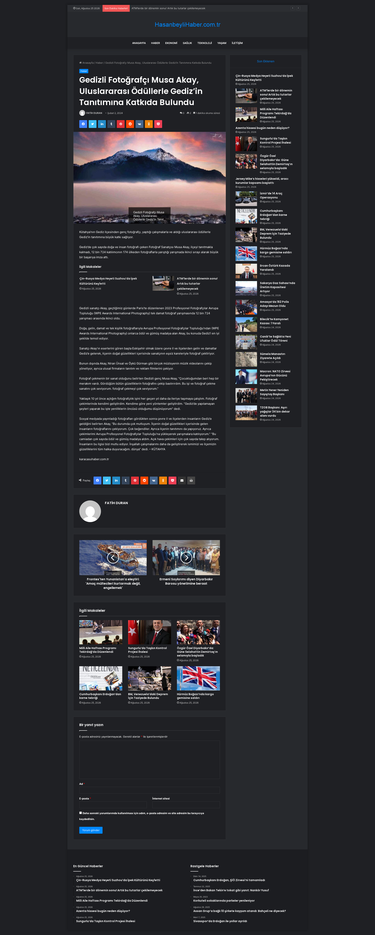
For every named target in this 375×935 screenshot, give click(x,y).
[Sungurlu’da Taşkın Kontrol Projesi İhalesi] (149, 632)
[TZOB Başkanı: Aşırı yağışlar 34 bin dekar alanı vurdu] (246, 412)
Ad (82, 783)
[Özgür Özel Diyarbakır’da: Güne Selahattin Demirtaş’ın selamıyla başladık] (198, 632)
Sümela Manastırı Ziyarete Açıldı (272, 356)
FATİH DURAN (94, 113)
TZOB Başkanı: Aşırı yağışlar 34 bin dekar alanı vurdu (275, 411)
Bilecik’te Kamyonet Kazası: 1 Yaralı (274, 321)
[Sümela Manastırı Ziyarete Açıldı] (246, 359)
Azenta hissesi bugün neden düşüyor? (262, 128)
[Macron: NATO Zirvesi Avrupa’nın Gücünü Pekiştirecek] (246, 376)
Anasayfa (139, 43)
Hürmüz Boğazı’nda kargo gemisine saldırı (195, 696)
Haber (155, 43)
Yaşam (221, 43)
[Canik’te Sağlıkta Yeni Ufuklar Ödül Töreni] (246, 342)
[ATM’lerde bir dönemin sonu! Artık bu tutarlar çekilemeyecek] (163, 283)
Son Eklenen (265, 61)
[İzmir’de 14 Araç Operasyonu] (246, 198)
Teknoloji (204, 43)
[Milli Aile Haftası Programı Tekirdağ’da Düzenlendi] (100, 632)
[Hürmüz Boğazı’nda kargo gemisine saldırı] (198, 678)
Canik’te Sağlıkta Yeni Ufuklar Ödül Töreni (275, 339)
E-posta (85, 798)
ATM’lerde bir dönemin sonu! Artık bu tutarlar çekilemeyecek (197, 284)
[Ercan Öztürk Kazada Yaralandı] (246, 271)
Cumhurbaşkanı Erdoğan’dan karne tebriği (100, 696)
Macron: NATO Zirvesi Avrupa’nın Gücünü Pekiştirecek (275, 375)
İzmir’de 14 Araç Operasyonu (271, 195)
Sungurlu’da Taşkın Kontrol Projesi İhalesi (147, 650)
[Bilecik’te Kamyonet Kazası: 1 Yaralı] (246, 324)
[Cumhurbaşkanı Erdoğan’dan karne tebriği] (100, 678)
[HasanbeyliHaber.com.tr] (187, 24)
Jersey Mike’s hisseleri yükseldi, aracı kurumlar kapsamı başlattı (262, 181)
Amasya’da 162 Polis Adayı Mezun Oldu (274, 304)
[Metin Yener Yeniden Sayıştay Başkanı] (246, 395)
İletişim (237, 43)
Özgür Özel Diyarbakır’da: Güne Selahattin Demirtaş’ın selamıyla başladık (197, 651)
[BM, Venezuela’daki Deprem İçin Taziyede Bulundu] (149, 678)
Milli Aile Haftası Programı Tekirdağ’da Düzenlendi (161, 8)
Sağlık (187, 43)
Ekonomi (171, 43)
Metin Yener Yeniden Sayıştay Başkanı (274, 392)
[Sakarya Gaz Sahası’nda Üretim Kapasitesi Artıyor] (246, 288)
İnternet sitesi (161, 798)
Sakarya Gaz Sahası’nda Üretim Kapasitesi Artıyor (277, 287)
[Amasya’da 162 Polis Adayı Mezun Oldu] (246, 307)
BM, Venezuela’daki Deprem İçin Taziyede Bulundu (148, 696)
